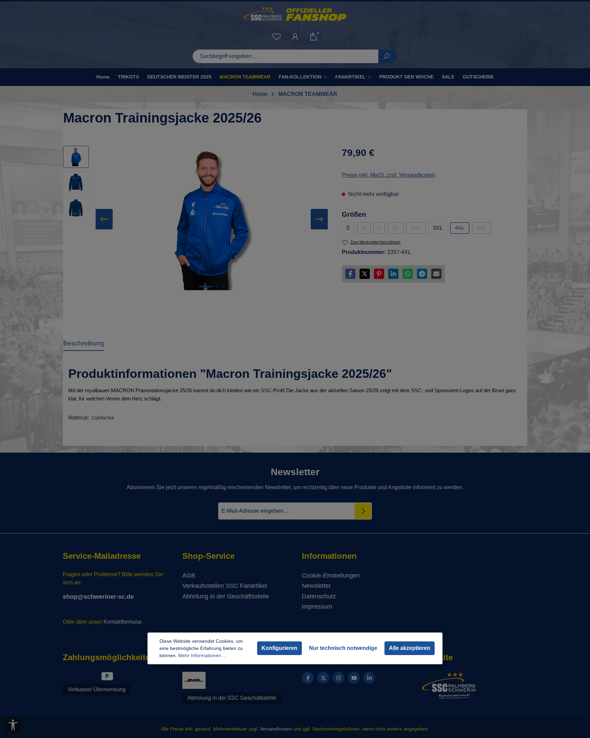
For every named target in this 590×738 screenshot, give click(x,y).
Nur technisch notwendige (343, 648)
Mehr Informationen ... (202, 655)
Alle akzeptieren (409, 648)
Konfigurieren (279, 648)
